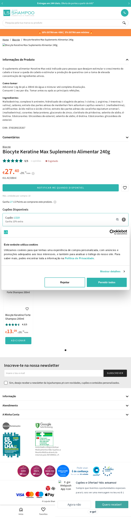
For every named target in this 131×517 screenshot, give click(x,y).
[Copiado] (117, 220)
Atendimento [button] (10, 405)
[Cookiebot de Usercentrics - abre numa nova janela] (112, 232)
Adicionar (18, 340)
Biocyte (7, 147)
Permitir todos (106, 282)
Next (129, 3)
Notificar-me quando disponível (60, 188)
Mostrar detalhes (110, 271)
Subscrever (115, 373)
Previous (2, 3)
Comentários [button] (11, 137)
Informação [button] (9, 396)
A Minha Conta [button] (11, 414)
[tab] (65, 59)
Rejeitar (64, 282)
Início (21, 514)
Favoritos (43, 514)
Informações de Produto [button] (19, 59)
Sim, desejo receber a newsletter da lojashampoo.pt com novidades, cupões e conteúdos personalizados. (64, 383)
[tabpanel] (18, 315)
